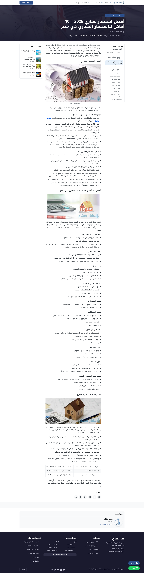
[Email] (52, 569)
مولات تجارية (93, 550)
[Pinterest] (55, 569)
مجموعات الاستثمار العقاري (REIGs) (113, 53)
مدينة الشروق (116, 88)
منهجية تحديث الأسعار (59, 554)
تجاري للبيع (70, 547)
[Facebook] (99, 497)
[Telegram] (80, 497)
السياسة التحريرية (32, 546)
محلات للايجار (52, 547)
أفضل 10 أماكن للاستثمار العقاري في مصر (115, 63)
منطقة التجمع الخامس (114, 76)
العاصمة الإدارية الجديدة (114, 67)
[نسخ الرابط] (76, 497)
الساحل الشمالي (116, 70)
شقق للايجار (52, 545)
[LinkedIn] (90, 497)
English (23, 570)
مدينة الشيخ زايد (116, 79)
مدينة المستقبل (116, 82)
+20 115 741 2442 (113, 549)
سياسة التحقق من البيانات (30, 542)
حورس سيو (115, 569)
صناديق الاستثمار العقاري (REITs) (114, 58)
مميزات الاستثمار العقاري (115, 99)
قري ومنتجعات (92, 553)
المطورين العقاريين (91, 542)
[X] (94, 497)
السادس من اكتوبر (115, 85)
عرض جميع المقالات (107, 524)
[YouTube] (58, 569)
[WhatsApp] (85, 497)
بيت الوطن (117, 73)
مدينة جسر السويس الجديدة (115, 96)
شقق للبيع (70, 545)
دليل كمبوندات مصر (91, 546)
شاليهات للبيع (69, 550)
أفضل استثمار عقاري (117, 49)
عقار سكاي (108, 519)
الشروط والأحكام (33, 553)
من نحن (36, 557)
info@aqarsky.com (114, 551)
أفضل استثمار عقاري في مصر (115, 16)
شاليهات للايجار (51, 550)
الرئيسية (122, 36)
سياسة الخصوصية (32, 550)
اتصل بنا (35, 561)
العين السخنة (117, 91)
